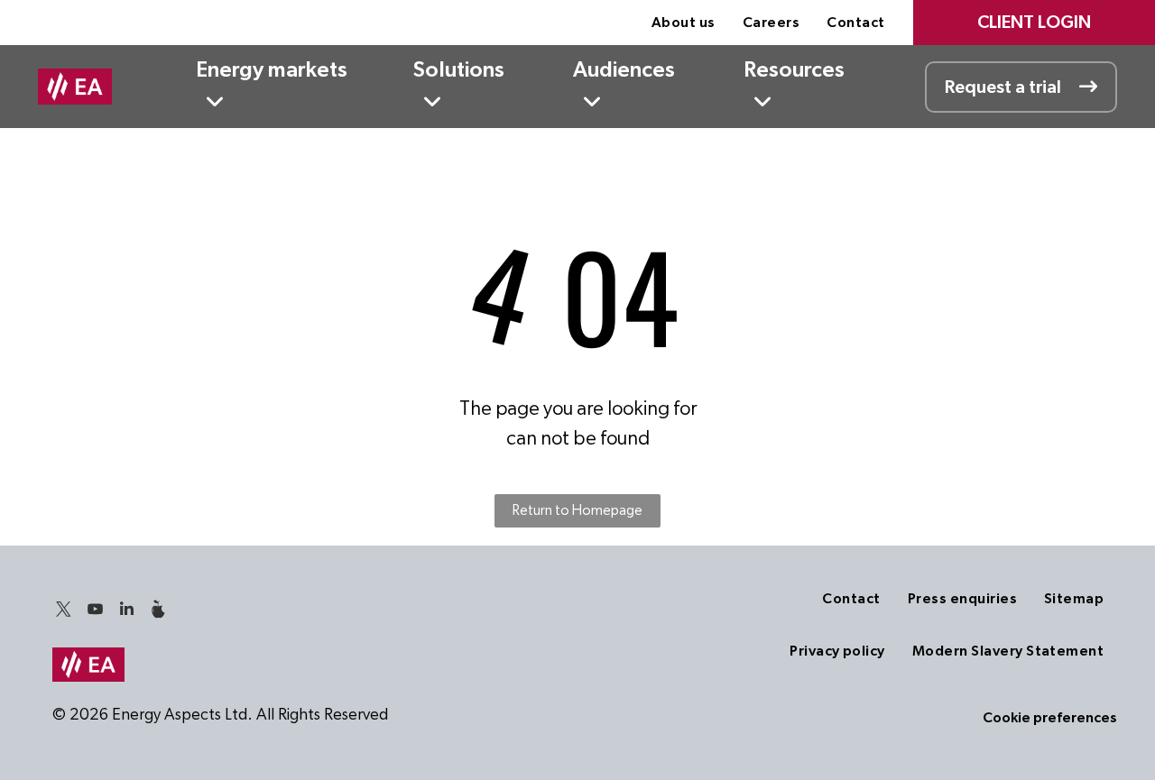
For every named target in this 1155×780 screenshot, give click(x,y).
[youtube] (95, 612)
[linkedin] (127, 612)
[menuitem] (683, 22)
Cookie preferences (1050, 718)
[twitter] (64, 612)
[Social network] (159, 612)
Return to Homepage (577, 510)
